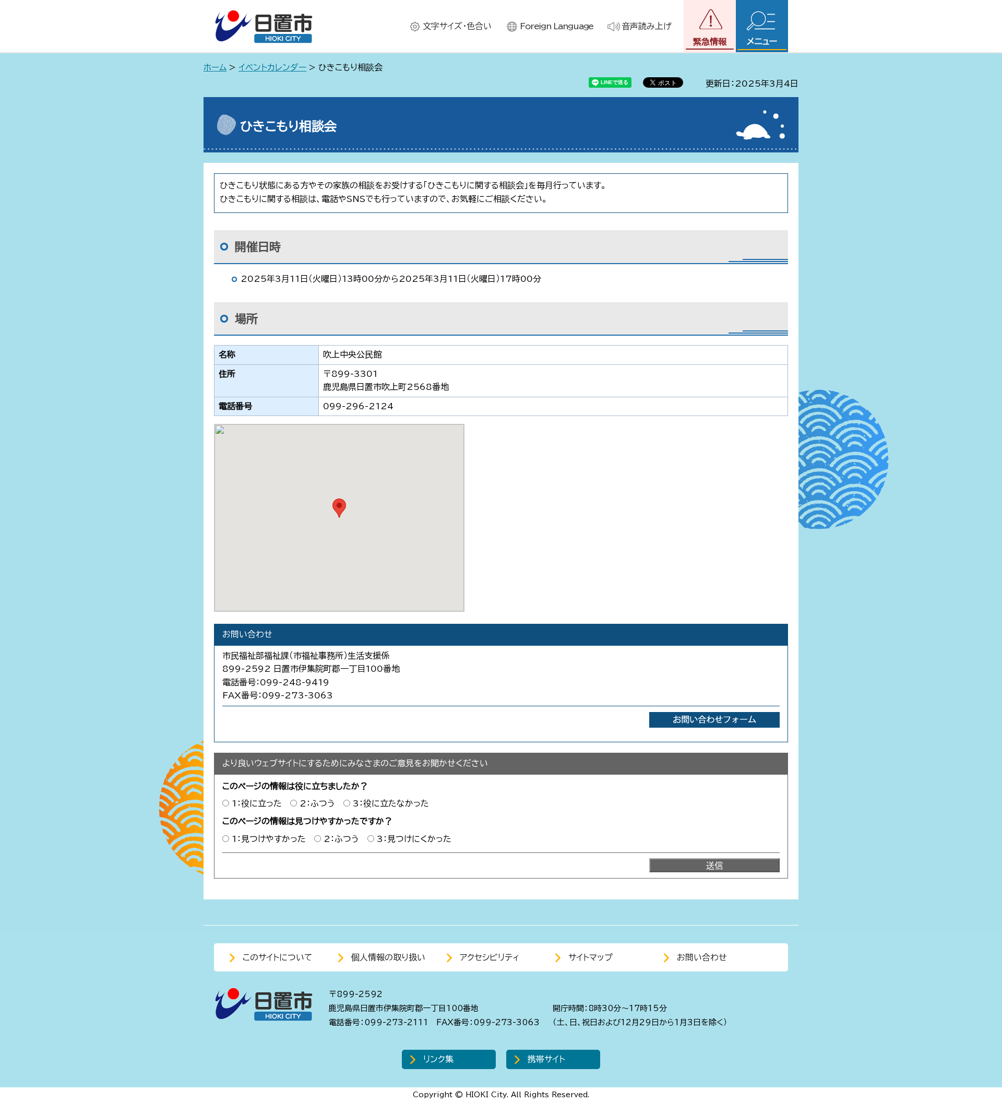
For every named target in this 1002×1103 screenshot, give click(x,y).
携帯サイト (546, 1059)
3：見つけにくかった (414, 839)
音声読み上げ (647, 26)
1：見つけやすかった (269, 839)
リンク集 (438, 1059)
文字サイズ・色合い (457, 26)
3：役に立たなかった (391, 803)
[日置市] (263, 26)
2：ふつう (317, 803)
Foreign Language (556, 26)
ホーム (215, 67)
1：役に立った (257, 803)
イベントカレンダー (272, 67)
